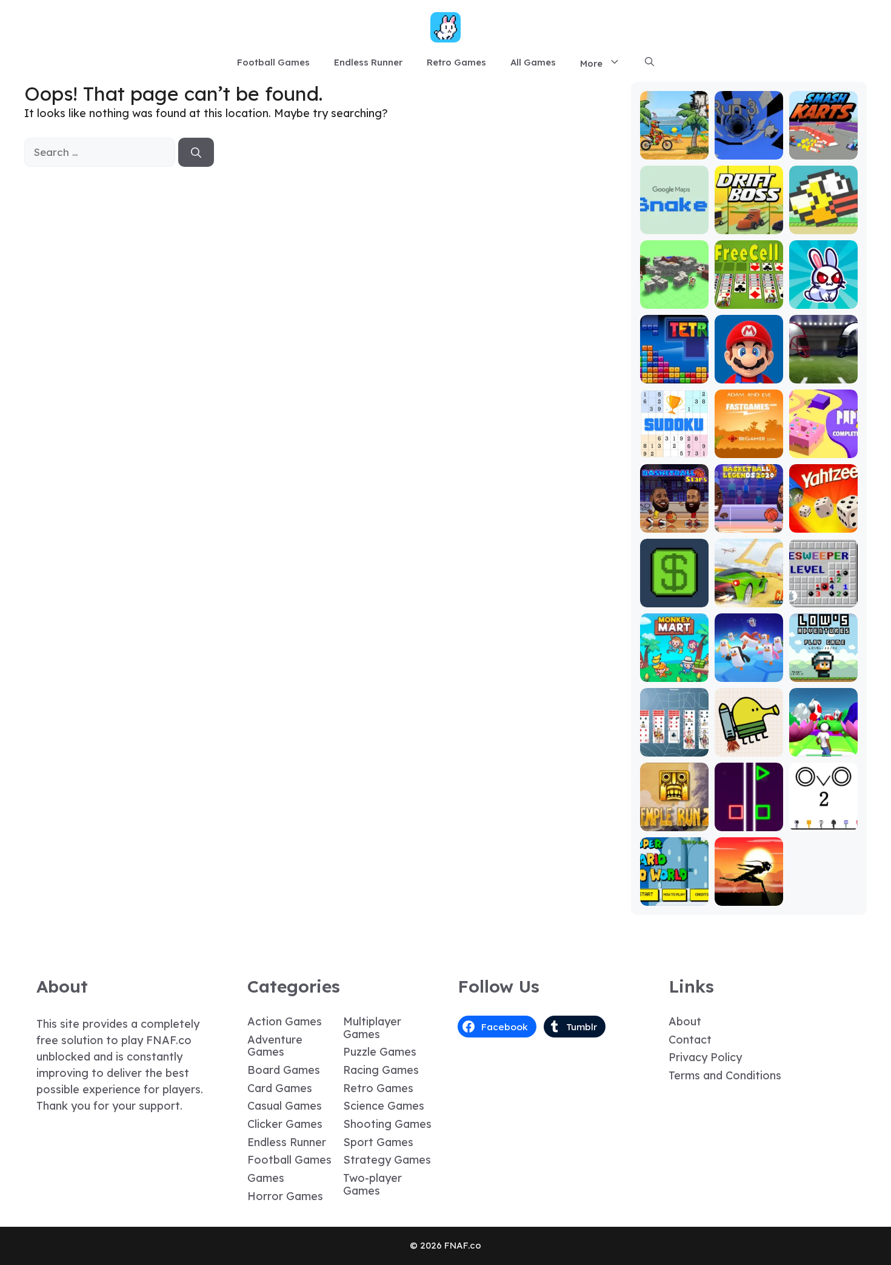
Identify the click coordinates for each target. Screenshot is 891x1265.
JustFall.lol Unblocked (749, 667)
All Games (533, 62)
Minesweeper (823, 593)
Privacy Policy (705, 1057)
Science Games (383, 1106)
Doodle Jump (749, 742)
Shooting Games (387, 1124)
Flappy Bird (823, 225)
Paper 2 (823, 449)
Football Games (273, 62)
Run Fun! (823, 748)
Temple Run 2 (674, 817)
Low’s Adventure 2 (823, 667)
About (685, 1021)
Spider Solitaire (674, 742)
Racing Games (381, 1070)
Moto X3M (674, 151)
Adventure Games (274, 1046)
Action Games (284, 1021)
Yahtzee (823, 524)
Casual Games (284, 1106)
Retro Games (456, 62)
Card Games (279, 1088)
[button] (649, 62)
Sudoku (674, 449)
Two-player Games (372, 1184)
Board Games (283, 1070)
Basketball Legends (748, 518)
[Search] (196, 152)
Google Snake (674, 220)
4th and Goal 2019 (823, 369)
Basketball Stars (674, 518)
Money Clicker (674, 593)
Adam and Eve (748, 444)
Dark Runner (748, 897)
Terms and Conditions (725, 1075)
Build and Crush (674, 294)
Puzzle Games (379, 1052)
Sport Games (378, 1142)
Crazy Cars (749, 598)
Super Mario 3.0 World (674, 891)
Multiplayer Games (372, 1027)
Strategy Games (387, 1160)
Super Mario (748, 374)
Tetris (674, 374)
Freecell (749, 300)
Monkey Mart (674, 673)
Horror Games (285, 1196)
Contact (690, 1040)
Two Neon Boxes (749, 817)
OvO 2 (823, 822)
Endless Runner (368, 62)
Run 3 (749, 151)
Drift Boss (748, 225)
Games (265, 1178)
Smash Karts (823, 151)
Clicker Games (284, 1124)
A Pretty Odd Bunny (823, 294)
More (591, 63)
